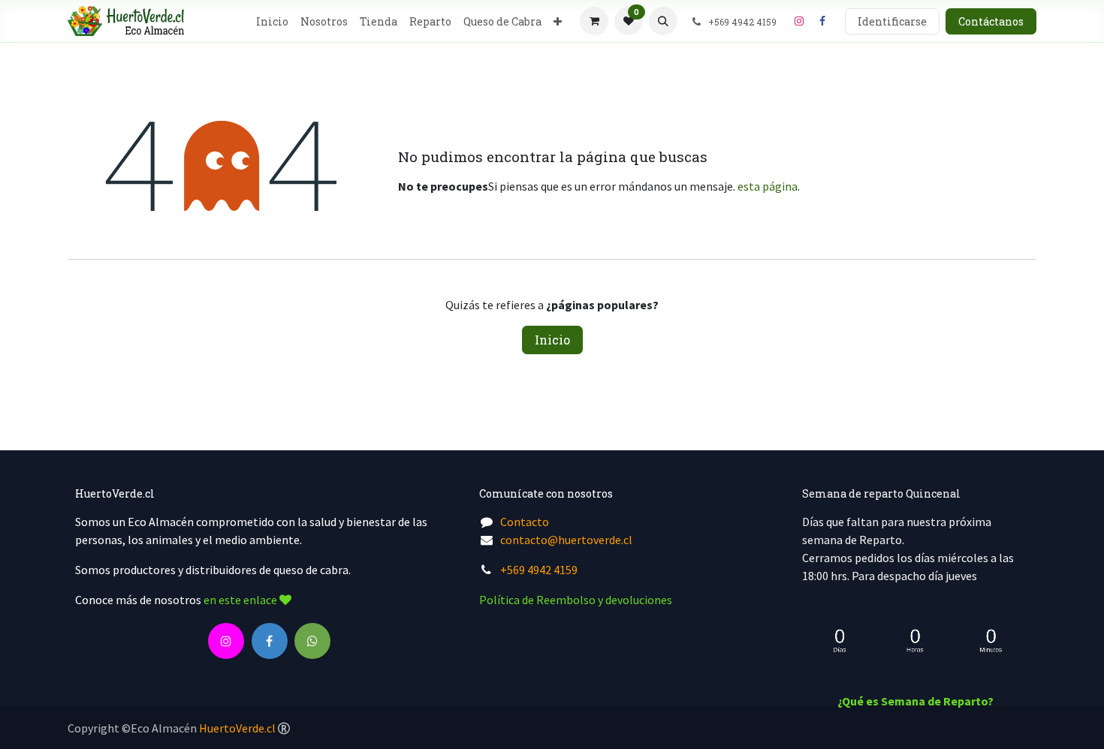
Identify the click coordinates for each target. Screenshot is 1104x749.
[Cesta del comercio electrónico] (594, 21)
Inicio (552, 339)
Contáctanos (991, 21)
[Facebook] (822, 21)
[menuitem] (272, 21)
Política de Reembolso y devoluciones (575, 599)
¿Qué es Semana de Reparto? (915, 700)
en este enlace (241, 599)
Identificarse (892, 21)
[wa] (312, 641)
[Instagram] (799, 21)
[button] (663, 21)
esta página (768, 186)
